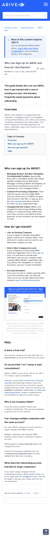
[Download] (20, 274)
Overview (12, 140)
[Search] (45, 15)
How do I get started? (17, 147)
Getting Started (27, 28)
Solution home (10, 28)
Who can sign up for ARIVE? (20, 144)
